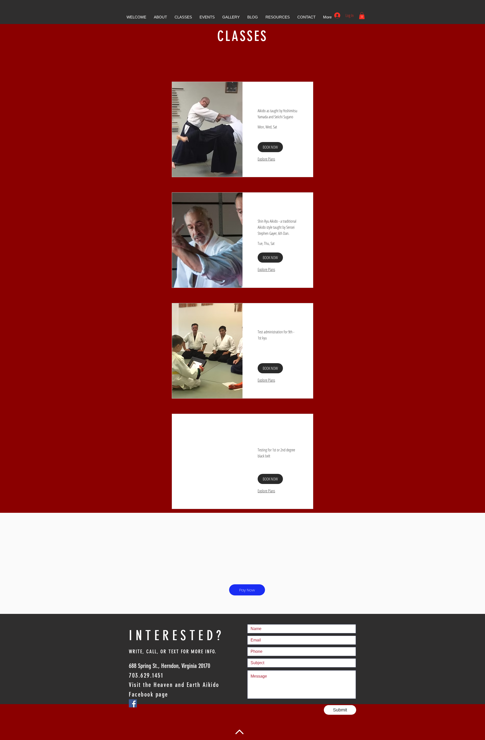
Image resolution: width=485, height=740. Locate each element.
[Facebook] (133, 703)
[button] (160, 17)
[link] (278, 100)
